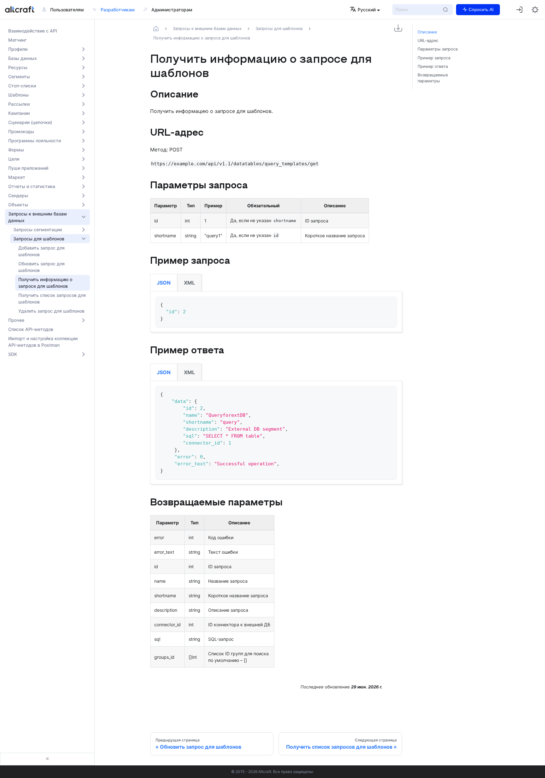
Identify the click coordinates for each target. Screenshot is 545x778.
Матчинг (17, 40)
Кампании (19, 113)
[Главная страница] (156, 28)
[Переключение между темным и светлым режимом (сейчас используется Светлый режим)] (535, 9)
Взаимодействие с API (32, 30)
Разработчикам (118, 9)
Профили (17, 49)
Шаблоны (18, 94)
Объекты (18, 204)
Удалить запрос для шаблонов (51, 311)
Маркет (16, 177)
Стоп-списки (22, 85)
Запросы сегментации (37, 229)
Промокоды (21, 131)
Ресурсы (17, 67)
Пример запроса (434, 58)
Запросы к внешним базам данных (37, 217)
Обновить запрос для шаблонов (41, 267)
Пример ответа (433, 66)
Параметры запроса (438, 49)
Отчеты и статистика (31, 186)
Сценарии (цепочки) (30, 122)
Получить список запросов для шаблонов (52, 298)
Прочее (16, 320)
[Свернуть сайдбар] (47, 759)
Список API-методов (30, 329)
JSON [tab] (164, 283)
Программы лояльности (34, 140)
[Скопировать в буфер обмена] (389, 304)
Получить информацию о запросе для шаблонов (45, 283)
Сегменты (19, 76)
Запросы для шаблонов (38, 238)
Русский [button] (367, 9)
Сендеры (18, 195)
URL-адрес (428, 40)
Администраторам (171, 9)
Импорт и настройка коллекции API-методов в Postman (43, 342)
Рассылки (19, 104)
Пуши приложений (28, 168)
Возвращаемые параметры (433, 78)
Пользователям (67, 9)
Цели (13, 159)
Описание (427, 32)
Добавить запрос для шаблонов (41, 251)
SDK (12, 354)
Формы (16, 149)
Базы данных (22, 58)
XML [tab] (189, 283)
